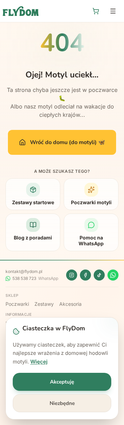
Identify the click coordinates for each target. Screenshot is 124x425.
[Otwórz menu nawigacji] (113, 11)
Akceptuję (62, 381)
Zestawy (44, 304)
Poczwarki (17, 304)
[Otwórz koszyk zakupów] (95, 11)
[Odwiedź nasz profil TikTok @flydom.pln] (99, 275)
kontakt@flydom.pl (24, 271)
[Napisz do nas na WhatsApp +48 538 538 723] (112, 275)
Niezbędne (62, 403)
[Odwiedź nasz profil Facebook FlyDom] (85, 275)
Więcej (39, 361)
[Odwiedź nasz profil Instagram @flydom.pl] (71, 275)
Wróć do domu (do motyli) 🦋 (67, 142)
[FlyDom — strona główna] (21, 11)
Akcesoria (70, 304)
